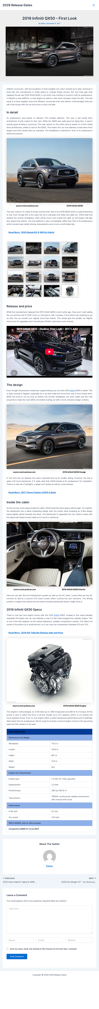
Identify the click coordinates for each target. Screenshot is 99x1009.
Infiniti (72, 390)
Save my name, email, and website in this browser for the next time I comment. (43, 949)
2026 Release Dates (17, 5)
